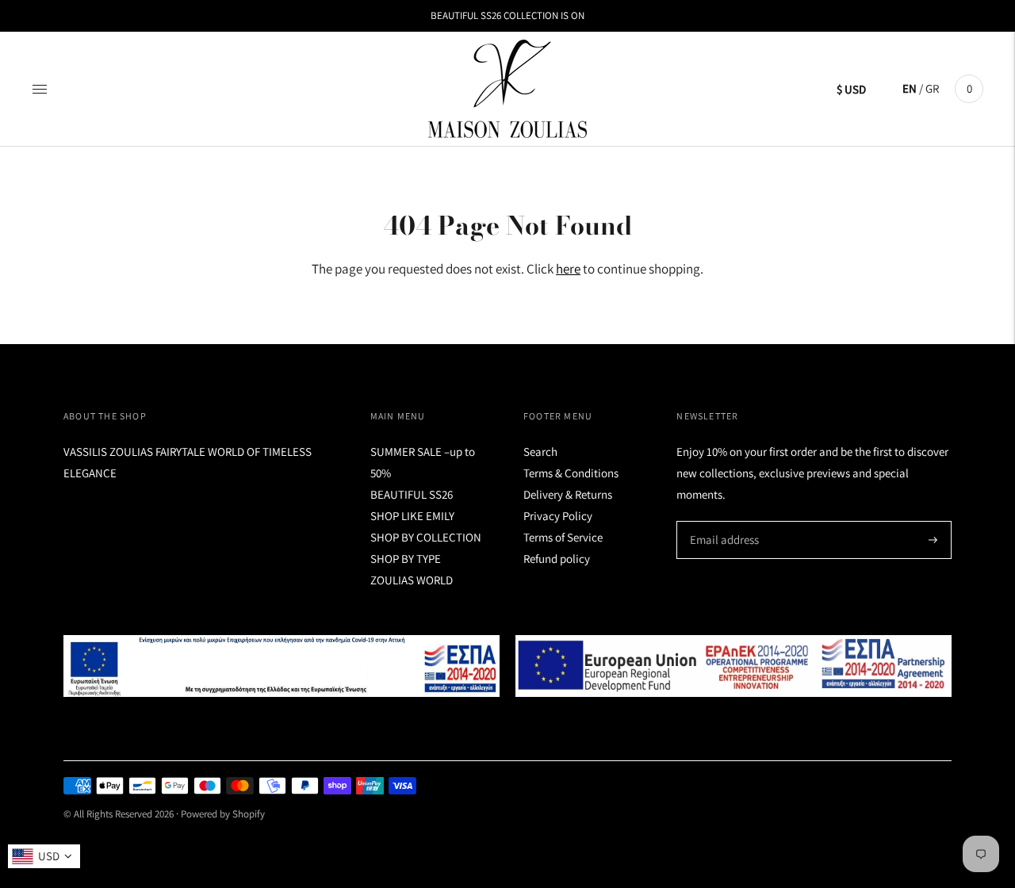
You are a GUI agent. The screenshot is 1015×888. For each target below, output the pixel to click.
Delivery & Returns (567, 494)
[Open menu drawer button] (40, 88)
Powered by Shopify (223, 814)
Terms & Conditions (571, 472)
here (568, 269)
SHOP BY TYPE (405, 558)
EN (909, 88)
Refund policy (556, 558)
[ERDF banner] (733, 666)
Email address (722, 521)
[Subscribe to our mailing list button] (933, 540)
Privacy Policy (557, 515)
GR (932, 88)
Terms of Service (563, 537)
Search (540, 451)
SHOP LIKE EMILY (412, 515)
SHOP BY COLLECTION (425, 537)
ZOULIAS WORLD (411, 580)
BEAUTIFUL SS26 (411, 494)
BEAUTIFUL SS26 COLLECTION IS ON (507, 15)
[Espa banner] (281, 666)
